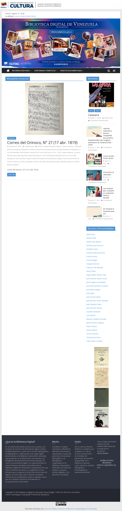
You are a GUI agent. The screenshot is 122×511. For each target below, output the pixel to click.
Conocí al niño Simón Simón (25, 16)
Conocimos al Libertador (108, 173)
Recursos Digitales (21, 70)
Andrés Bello (91, 238)
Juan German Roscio (94, 308)
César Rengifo (91, 260)
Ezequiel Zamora (92, 264)
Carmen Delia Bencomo (95, 253)
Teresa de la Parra (93, 337)
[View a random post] (114, 70)
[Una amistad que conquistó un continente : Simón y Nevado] (94, 187)
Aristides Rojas (92, 249)
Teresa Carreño (92, 334)
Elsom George (56, 149)
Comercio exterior (67, 146)
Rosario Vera (108, 118)
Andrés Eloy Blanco (93, 242)
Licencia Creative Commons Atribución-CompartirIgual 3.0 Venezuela (70, 509)
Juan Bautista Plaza (93, 304)
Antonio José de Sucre (94, 245)
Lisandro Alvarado (93, 312)
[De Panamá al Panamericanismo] (94, 208)
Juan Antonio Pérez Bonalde (97, 300)
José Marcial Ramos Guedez (97, 286)
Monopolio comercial (14, 159)
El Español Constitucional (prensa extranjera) (36, 149)
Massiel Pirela (29, 146)
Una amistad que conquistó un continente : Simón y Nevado (108, 193)
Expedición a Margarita (70, 149)
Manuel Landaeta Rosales (96, 319)
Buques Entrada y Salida (52, 146)
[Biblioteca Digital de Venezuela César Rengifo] (61, 20)
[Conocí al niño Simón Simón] (94, 155)
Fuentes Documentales (71, 70)
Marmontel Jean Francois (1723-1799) (63, 156)
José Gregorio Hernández (96, 282)
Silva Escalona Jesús (53, 162)
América (40, 146)
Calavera (93, 115)
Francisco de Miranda (94, 267)
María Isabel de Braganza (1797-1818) (37, 156)
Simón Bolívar (91, 330)
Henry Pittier (91, 271)
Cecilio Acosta (91, 256)
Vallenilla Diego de (67, 162)
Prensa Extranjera (50, 159)
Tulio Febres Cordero (94, 341)
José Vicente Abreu (93, 297)
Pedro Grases (91, 326)
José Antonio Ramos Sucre (96, 278)
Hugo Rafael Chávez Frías (96, 275)
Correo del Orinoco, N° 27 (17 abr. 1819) (42, 142)
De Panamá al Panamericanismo (108, 211)
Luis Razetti (90, 315)
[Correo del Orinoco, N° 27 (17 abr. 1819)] (44, 84)
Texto (98, 111)
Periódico (11, 138)
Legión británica (67, 152)
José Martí (90, 293)
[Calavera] (101, 84)
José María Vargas (93, 289)
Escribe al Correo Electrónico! (106, 461)
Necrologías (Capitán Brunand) (33, 159)
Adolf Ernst (90, 234)
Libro (91, 111)
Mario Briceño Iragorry (95, 323)
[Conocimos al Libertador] (94, 171)
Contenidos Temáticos (45, 70)
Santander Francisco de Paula (36, 162)
